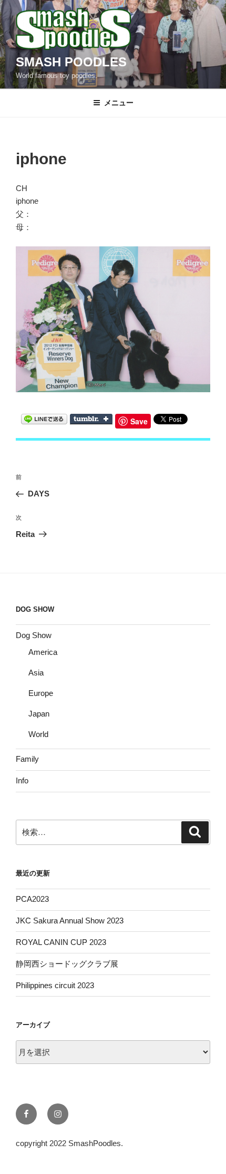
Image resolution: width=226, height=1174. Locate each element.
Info (22, 780)
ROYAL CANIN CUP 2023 (61, 942)
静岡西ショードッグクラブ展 (67, 963)
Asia (36, 672)
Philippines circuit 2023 (55, 985)
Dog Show (34, 635)
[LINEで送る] (44, 418)
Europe (40, 693)
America (42, 652)
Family (27, 758)
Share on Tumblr (91, 419)
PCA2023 (32, 898)
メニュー (118, 102)
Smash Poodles (71, 62)
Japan (38, 713)
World (38, 734)
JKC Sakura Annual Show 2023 (70, 920)
